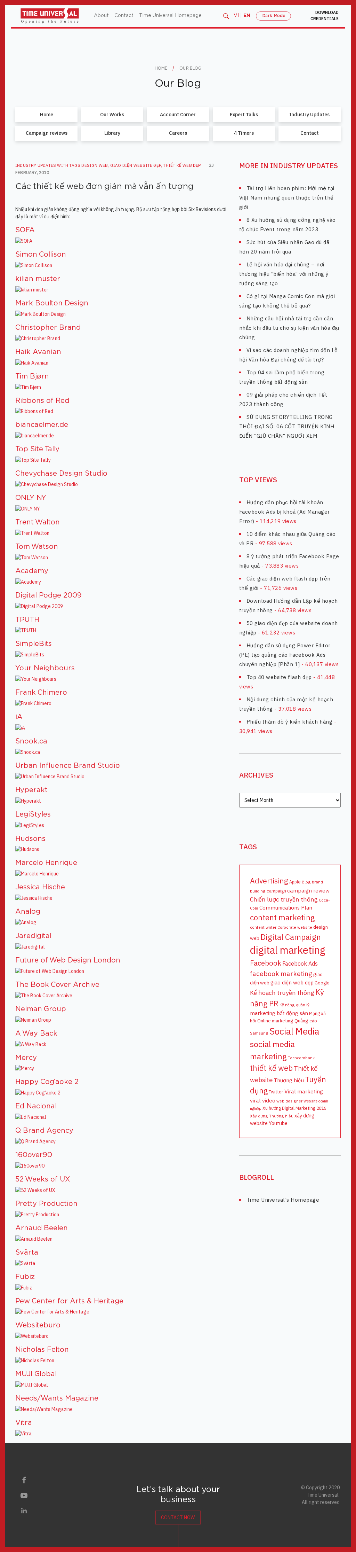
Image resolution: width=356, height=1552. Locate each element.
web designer (289, 1100)
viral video (262, 1100)
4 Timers (244, 133)
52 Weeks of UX (42, 1179)
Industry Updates (309, 114)
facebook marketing (281, 973)
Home (46, 114)
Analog (27, 911)
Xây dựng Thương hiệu (271, 1115)
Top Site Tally (37, 449)
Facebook (265, 963)
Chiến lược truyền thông (284, 899)
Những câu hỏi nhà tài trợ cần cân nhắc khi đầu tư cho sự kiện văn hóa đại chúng (289, 328)
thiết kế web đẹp (182, 165)
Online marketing (275, 1020)
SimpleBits (33, 643)
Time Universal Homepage (170, 15)
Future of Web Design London (67, 960)
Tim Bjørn (32, 376)
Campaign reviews (46, 133)
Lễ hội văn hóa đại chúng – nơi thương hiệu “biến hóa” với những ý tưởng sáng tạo (284, 274)
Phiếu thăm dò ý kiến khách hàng (289, 721)
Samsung (259, 1033)
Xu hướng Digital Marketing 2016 (294, 1108)
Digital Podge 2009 (48, 595)
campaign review (308, 890)
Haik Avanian (38, 352)
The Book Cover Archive (57, 984)
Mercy (26, 1057)
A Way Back (36, 1033)
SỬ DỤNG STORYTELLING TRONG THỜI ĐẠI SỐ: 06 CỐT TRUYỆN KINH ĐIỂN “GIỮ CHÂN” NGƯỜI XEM (286, 426)
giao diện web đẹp (292, 982)
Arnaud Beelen (41, 1228)
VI (236, 15)
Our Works (112, 114)
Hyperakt (31, 790)
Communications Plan (285, 907)
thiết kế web (271, 1068)
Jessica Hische (40, 887)
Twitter (276, 1092)
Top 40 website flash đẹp (279, 677)
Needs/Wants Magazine (56, 1398)
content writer (263, 927)
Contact (124, 15)
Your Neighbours (45, 668)
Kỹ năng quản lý (294, 1004)
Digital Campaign (290, 936)
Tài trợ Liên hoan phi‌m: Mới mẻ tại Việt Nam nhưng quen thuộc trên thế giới (286, 197)
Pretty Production (46, 1203)
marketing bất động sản (279, 1012)
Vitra (23, 1422)
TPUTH (27, 619)
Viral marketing (303, 1091)
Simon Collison (40, 254)
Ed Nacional (36, 1106)
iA (19, 716)
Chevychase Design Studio (61, 473)
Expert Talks (244, 114)
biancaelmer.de (41, 424)
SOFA (25, 230)
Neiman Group (40, 1009)
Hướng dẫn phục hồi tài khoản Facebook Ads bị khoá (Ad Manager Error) (284, 511)
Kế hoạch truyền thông (282, 993)
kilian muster (37, 278)
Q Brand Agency (44, 1130)
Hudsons (30, 838)
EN (246, 15)
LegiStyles (33, 814)
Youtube (278, 1123)
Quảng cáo (305, 1020)
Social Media (294, 1031)
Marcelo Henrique (46, 862)
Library (112, 133)
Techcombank (301, 1057)
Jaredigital (33, 936)
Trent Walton (37, 522)
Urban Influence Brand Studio (67, 765)
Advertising (269, 881)
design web (94, 165)
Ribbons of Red (42, 400)
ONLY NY (30, 497)
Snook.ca (31, 741)
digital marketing (287, 950)
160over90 (33, 1155)
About (101, 15)
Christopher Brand (48, 327)
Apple (295, 881)
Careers (178, 133)
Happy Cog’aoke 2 (47, 1081)
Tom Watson (36, 546)
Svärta (26, 1252)
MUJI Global (36, 1374)
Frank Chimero (41, 692)
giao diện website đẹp (135, 165)
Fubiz (25, 1276)
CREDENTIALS (324, 15)
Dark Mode (273, 16)
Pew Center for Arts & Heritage (69, 1301)
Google (322, 983)
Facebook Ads (300, 963)
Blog (306, 881)
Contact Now (178, 1517)
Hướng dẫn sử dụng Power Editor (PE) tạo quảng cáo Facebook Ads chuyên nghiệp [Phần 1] (285, 655)
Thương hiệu (289, 1080)
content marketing (282, 917)
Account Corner (178, 114)
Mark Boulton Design (51, 303)
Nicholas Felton (42, 1349)
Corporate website (294, 927)
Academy (31, 571)
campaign (276, 891)
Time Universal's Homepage (282, 1199)
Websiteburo (37, 1325)
